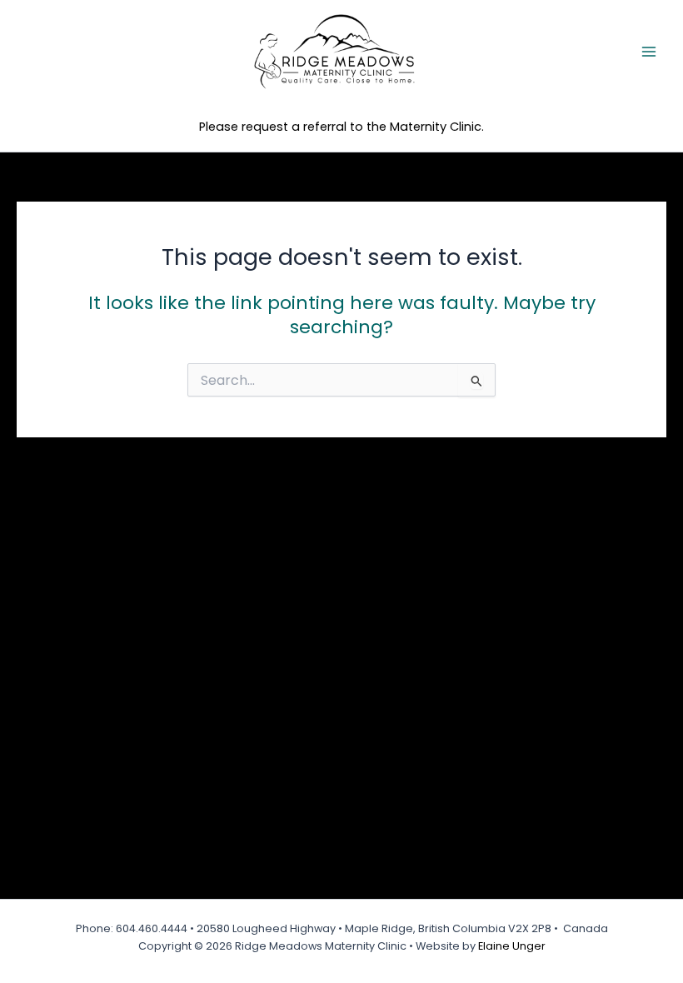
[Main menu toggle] (648, 51)
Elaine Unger (512, 946)
